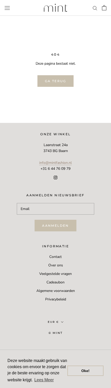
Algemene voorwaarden (55, 290)
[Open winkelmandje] (104, 7)
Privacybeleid (55, 299)
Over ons (55, 265)
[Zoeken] (95, 8)
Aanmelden (55, 225)
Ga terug (55, 81)
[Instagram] (55, 177)
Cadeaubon (55, 282)
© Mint (55, 333)
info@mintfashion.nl (55, 162)
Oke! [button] (85, 371)
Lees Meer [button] (44, 380)
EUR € (53, 322)
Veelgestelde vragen (55, 273)
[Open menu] (7, 8)
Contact (55, 256)
